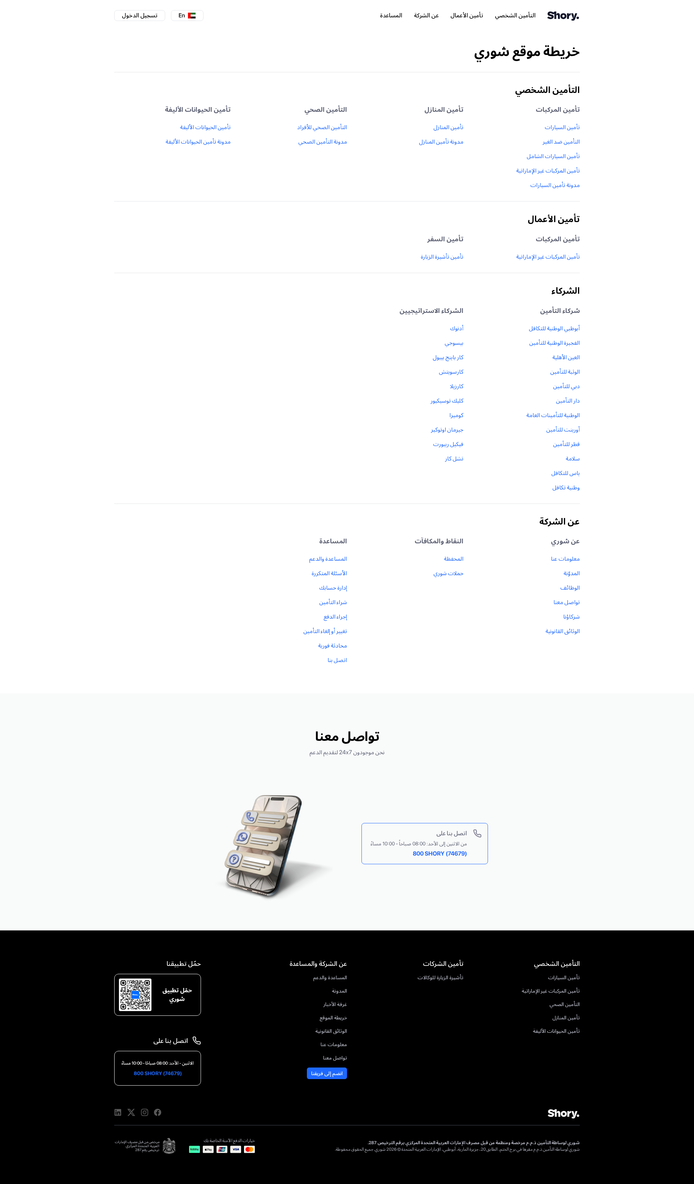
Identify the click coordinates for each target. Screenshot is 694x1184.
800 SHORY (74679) (440, 853)
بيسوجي (454, 342)
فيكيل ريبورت (448, 444)
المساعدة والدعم (328, 558)
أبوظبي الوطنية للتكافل (554, 328)
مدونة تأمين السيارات (555, 185)
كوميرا (456, 415)
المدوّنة (572, 573)
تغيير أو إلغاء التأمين (325, 631)
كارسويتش (451, 371)
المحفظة (453, 558)
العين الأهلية (566, 357)
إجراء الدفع (335, 616)
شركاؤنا (571, 616)
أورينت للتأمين (563, 429)
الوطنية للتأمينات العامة (553, 415)
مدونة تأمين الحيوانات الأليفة (198, 141)
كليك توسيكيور (446, 400)
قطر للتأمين (566, 444)
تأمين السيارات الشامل (553, 156)
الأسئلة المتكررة (329, 573)
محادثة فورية (332, 645)
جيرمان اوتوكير (447, 429)
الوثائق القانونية (562, 631)
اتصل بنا (337, 660)
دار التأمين (568, 400)
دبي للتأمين (566, 386)
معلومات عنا (565, 558)
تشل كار (454, 458)
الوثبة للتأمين (565, 371)
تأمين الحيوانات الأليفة (205, 127)
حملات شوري (448, 573)
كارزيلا (456, 386)
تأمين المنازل (448, 127)
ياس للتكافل (565, 473)
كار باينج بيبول (448, 357)
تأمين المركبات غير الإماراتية (548, 170)
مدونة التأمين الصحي (322, 141)
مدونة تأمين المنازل (441, 141)
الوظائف (570, 587)
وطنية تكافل (566, 487)
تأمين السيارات (562, 127)
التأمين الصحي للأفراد (322, 127)
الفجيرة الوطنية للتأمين (554, 342)
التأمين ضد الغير (561, 141)
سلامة (573, 458)
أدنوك (456, 328)
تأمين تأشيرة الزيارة (442, 256)
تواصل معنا (566, 602)
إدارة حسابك (333, 587)
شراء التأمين (333, 602)
